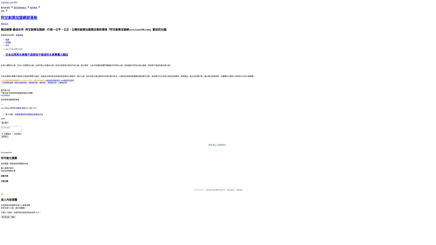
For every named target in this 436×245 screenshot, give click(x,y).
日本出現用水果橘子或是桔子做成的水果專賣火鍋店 (36, 54)
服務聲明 (240, 190)
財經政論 (19, 35)
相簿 (7, 40)
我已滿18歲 (5, 217)
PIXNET (201, 190)
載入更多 (5, 123)
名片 (7, 45)
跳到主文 (4, 24)
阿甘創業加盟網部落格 (19, 18)
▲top (3, 118)
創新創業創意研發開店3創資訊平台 (29, 114)
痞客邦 (19, 108)
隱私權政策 (230, 190)
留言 (24, 108)
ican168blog (5, 95)
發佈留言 (5, 136)
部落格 (8, 42)
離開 (13, 217)
